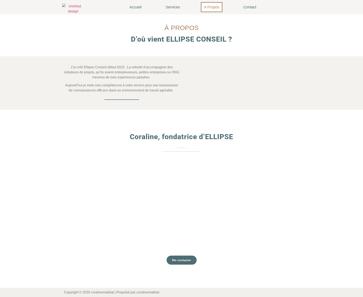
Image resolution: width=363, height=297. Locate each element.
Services (173, 7)
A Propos (211, 7)
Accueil (135, 7)
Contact (249, 7)
